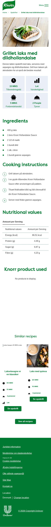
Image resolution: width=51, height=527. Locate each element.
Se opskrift (12, 408)
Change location (21, 498)
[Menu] (46, 5)
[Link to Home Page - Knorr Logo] (9, 5)
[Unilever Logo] (8, 515)
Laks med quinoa (38, 371)
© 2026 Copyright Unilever (30, 511)
